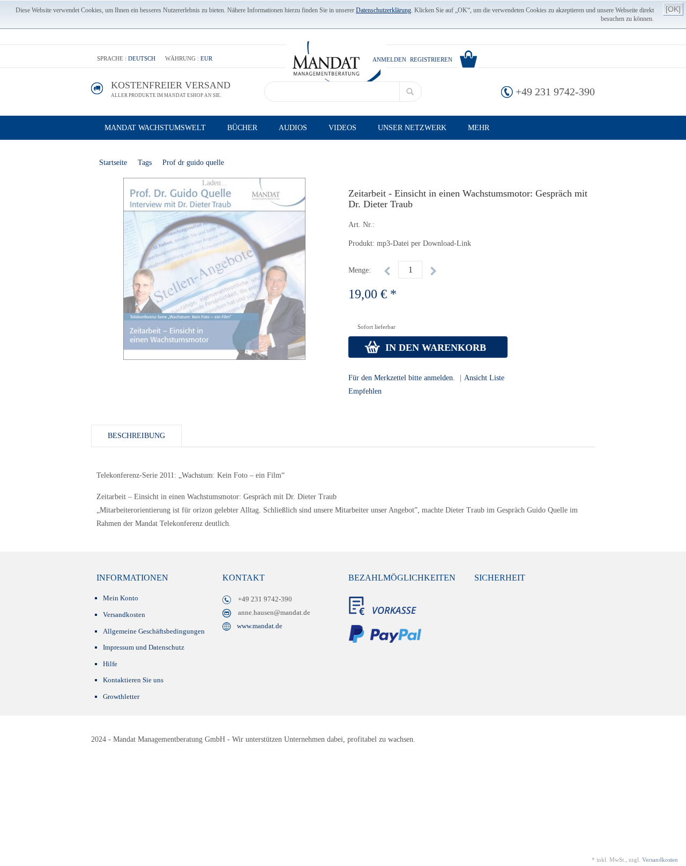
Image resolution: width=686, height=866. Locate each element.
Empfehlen (365, 391)
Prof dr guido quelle (193, 163)
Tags (145, 163)
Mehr (478, 128)
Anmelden (389, 59)
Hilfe (110, 664)
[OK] (673, 9)
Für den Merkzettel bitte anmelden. (401, 378)
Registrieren (431, 59)
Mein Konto (120, 598)
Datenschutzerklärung (383, 10)
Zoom (101, 188)
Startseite (113, 163)
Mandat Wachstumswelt (155, 128)
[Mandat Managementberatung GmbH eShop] (335, 64)
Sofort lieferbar (376, 326)
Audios (293, 128)
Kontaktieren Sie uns (133, 680)
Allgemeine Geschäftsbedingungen (154, 631)
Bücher (242, 128)
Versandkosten (124, 615)
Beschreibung (136, 436)
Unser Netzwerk (412, 128)
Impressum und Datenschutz (143, 647)
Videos (342, 128)
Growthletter (121, 696)
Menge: (359, 270)
